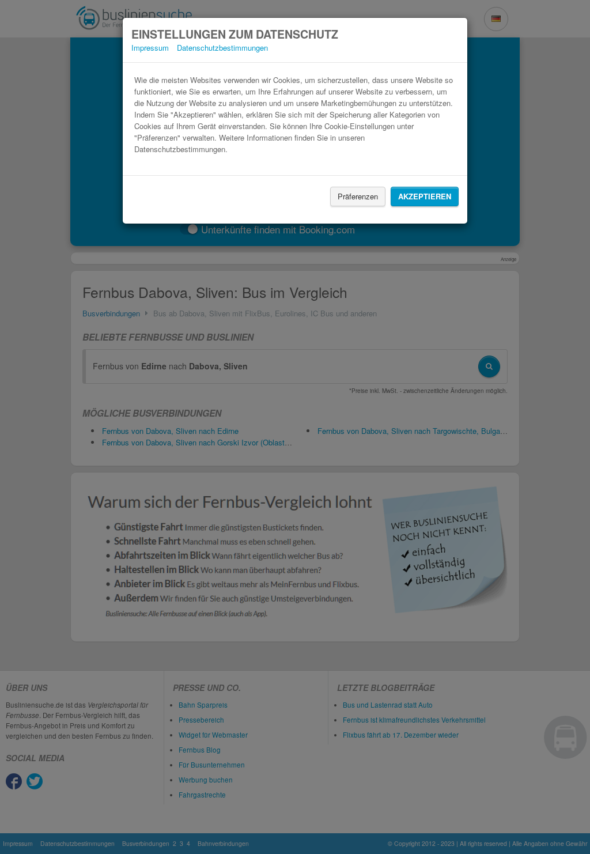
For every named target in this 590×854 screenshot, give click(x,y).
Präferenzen (358, 196)
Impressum (150, 47)
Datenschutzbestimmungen (222, 47)
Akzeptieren (424, 196)
